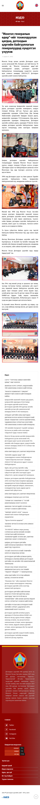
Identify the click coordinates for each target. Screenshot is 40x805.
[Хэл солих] (36, 5)
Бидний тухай (7, 765)
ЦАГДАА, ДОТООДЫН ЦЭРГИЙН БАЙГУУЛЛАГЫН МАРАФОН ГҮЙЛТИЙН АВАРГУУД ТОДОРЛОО (18, 545)
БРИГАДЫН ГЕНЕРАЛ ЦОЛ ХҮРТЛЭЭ (17, 497)
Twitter (11, 725)
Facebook (12, 729)
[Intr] (20, 5)
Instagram (12, 734)
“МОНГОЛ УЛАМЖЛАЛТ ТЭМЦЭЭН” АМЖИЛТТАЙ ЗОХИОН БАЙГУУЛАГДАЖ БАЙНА (18, 394)
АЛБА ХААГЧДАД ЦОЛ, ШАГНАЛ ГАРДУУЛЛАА (20, 451)
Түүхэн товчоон (7, 779)
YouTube (12, 738)
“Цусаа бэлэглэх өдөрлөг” (14, 520)
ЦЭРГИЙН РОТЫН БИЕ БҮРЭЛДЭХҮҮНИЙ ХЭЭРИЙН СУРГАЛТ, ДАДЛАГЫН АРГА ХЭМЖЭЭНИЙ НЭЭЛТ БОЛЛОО (18, 607)
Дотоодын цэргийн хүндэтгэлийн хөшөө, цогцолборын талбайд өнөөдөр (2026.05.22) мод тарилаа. (19, 635)
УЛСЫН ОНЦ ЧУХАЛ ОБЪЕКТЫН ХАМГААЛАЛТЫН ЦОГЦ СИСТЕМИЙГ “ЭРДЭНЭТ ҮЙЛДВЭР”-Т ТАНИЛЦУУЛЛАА (18, 569)
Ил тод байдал (7, 776)
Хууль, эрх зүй (7, 772)
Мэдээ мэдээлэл (7, 769)
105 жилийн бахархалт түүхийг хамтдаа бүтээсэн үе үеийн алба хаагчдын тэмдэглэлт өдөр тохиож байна (19, 430)
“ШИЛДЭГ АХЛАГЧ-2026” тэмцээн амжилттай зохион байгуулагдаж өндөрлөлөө (17, 514)
